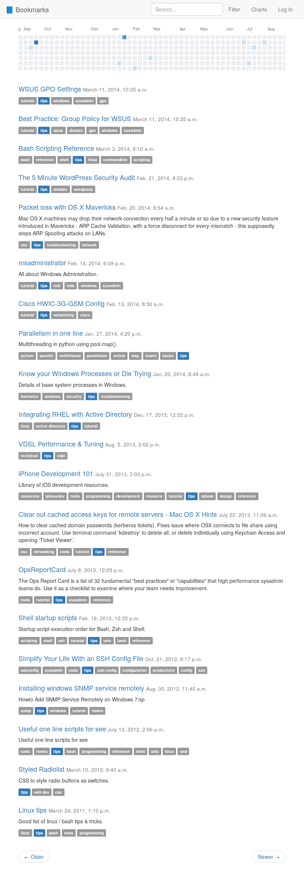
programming (98, 496)
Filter (234, 9)
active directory (50, 426)
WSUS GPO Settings (50, 88)
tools (75, 496)
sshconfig (30, 670)
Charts (259, 9)
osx (24, 245)
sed (183, 751)
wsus (58, 130)
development (128, 496)
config (186, 670)
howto (150, 355)
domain (76, 130)
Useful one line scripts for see (62, 728)
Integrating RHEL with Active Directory (75, 414)
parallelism (97, 355)
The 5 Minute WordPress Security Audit (77, 177)
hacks (168, 355)
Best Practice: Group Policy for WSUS (75, 118)
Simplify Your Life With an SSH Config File (81, 658)
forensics (29, 396)
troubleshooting (61, 245)
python (27, 355)
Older (34, 856)
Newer (269, 856)
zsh (61, 640)
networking (63, 315)
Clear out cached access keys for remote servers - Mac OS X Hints (118, 514)
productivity (164, 670)
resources (30, 496)
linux (92, 159)
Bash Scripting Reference (56, 148)
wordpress (83, 189)
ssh (201, 670)
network (89, 245)
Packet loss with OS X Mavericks (67, 207)
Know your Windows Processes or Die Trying (85, 373)
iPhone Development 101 (56, 473)
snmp (26, 711)
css (58, 792)
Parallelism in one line (51, 333)
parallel (46, 355)
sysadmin (84, 100)
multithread (69, 355)
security (74, 396)
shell (64, 159)
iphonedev (55, 496)
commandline (115, 159)
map (135, 355)
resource (154, 496)
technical (29, 455)
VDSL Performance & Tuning (61, 443)
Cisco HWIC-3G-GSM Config (62, 303)
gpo (103, 100)
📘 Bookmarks (27, 9)
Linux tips (33, 809)
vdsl (61, 455)
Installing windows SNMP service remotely (81, 688)
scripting (142, 159)
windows (61, 100)
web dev (41, 792)
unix (107, 640)
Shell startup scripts (48, 617)
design (226, 496)
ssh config (107, 670)
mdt (56, 285)
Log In (285, 9)
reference (45, 159)
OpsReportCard (42, 569)
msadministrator (42, 262)
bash (25, 159)
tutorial (27, 100)
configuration (134, 670)
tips (43, 100)
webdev (60, 189)
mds (71, 285)
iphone (207, 496)
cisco (85, 315)
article (119, 355)
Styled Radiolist (42, 769)
